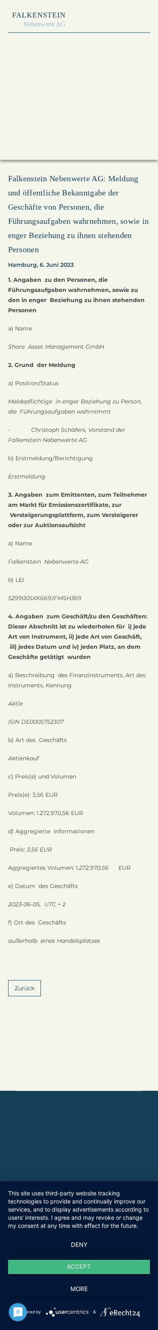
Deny (79, 1244)
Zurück (24, 988)
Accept (79, 1266)
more (79, 1289)
